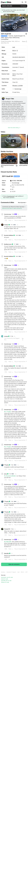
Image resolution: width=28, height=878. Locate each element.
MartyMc (6, 553)
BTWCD (14, 180)
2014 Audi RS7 (23, 165)
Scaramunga (18, 89)
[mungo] (2, 336)
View (22, 339)
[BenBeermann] (2, 244)
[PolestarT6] (2, 529)
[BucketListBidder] (2, 235)
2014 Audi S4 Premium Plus (7, 166)
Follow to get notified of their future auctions (13, 196)
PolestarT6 (7, 529)
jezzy (5, 474)
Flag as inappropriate (19, 220)
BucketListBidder (8, 235)
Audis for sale (4, 579)
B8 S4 (14, 50)
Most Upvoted (22, 202)
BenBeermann (8, 244)
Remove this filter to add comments (12, 208)
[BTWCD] (11, 180)
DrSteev (6, 224)
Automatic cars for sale (7, 577)
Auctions (3, 572)
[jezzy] (2, 474)
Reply (10, 220)
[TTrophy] (2, 465)
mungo (6, 336)
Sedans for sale (5, 582)
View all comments (14, 564)
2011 (26, 572)
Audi (13, 47)
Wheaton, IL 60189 (17, 85)
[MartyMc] (2, 553)
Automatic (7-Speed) (11, 572)
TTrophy (6, 465)
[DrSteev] (2, 225)
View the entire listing (13, 127)
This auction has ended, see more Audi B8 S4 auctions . (14, 10)
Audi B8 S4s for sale (6, 580)
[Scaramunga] (13, 89)
